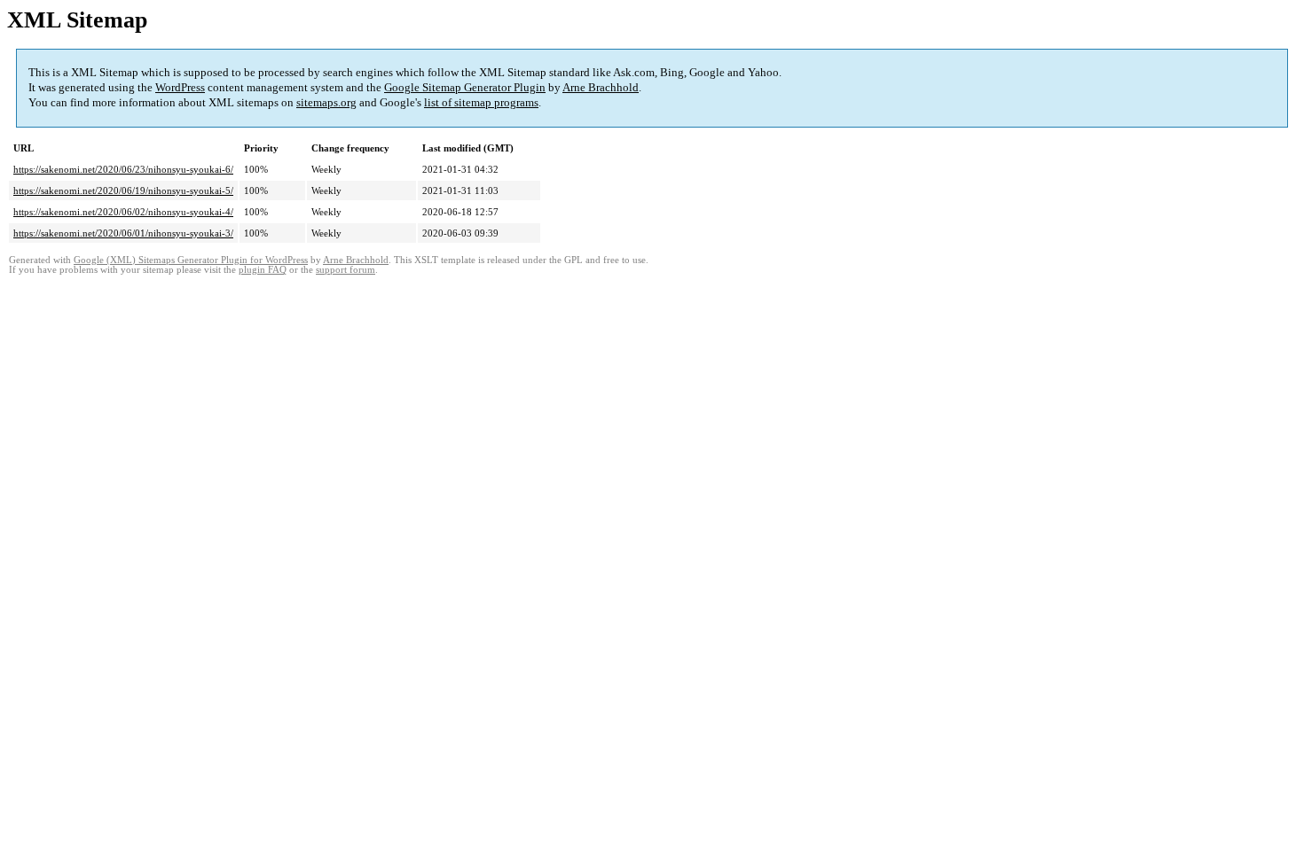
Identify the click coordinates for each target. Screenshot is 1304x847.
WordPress (180, 87)
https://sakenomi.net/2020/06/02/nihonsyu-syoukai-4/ (123, 211)
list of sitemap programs (481, 102)
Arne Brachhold (600, 87)
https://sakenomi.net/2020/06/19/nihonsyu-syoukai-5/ (123, 190)
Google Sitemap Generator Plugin (465, 87)
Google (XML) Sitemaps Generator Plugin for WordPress (191, 260)
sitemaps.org (326, 102)
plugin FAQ (263, 270)
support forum (345, 270)
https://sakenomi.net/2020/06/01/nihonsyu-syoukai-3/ (123, 233)
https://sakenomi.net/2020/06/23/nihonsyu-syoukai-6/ (123, 169)
